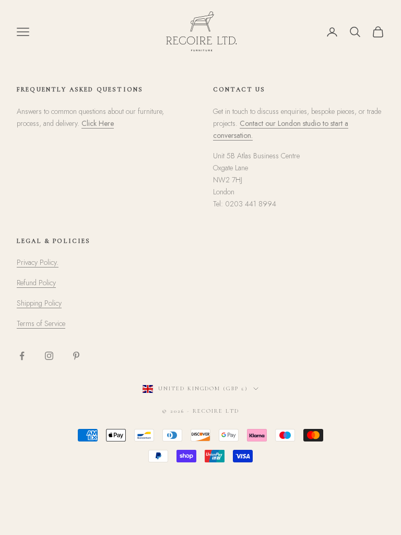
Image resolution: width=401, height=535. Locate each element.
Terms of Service (41, 323)
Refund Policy (36, 282)
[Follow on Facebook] (22, 356)
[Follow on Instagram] (49, 356)
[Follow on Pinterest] (76, 356)
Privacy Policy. (37, 262)
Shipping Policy (39, 303)
